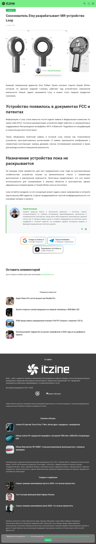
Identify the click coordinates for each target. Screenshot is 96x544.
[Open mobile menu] (92, 3)
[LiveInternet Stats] (43, 394)
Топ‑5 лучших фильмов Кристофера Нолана (35, 494)
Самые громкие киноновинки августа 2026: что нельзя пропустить (45, 483)
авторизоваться (47, 274)
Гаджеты (10, 10)
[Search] (85, 3)
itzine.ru (27, 536)
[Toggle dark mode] (89, 3)
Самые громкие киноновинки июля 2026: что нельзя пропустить (44, 506)
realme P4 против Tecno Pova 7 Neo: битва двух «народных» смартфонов (48, 424)
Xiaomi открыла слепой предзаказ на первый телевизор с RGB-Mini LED (47, 309)
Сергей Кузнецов (54, 71)
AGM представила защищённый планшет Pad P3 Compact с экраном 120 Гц (49, 321)
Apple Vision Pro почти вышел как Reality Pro (35, 298)
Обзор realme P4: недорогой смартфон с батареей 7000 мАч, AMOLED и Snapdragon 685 (52, 437)
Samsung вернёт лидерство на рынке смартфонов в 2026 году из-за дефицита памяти (50, 333)
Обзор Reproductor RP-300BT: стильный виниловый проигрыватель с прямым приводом (50, 448)
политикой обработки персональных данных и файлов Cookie (67, 536)
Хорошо (48, 540)
